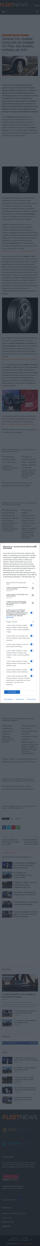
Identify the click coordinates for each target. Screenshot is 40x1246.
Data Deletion (8, 699)
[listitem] (20, 583)
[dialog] (20, 623)
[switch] (32, 588)
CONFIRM (12, 692)
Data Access (20, 699)
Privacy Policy (31, 699)
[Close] (36, 547)
